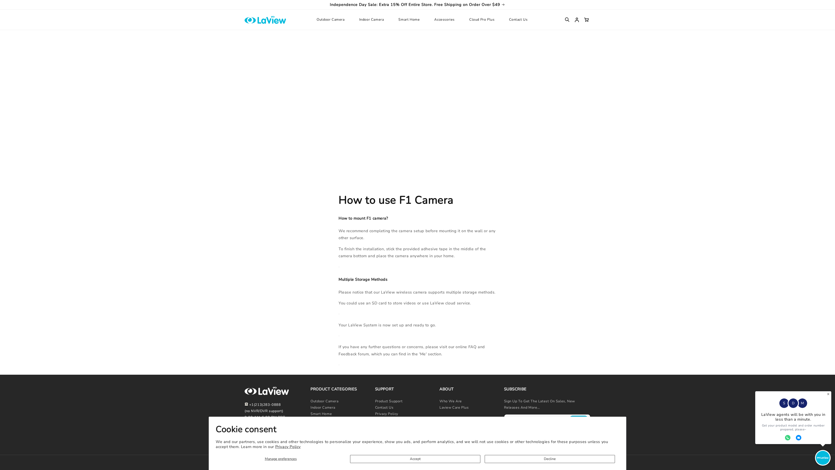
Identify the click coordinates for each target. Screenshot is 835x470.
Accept (415, 459)
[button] (331, 20)
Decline (550, 459)
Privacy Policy (288, 446)
